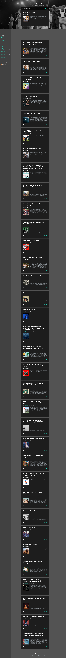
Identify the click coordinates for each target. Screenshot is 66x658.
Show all (46, 8)
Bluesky (2, 37)
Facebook (2, 38)
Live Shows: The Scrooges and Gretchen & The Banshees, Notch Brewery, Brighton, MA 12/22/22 (33, 167)
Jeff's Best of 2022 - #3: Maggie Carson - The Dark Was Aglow (32, 580)
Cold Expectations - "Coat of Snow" (33, 438)
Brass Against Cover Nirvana (31, 293)
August (2, 49)
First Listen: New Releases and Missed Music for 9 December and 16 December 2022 (33, 328)
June (2, 46)
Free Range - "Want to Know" (31, 61)
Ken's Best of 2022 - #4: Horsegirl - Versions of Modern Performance (33, 634)
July (2, 48)
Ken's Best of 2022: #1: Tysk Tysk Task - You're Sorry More (33, 384)
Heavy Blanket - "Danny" (30, 544)
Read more (46, 55)
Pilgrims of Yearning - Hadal (31, 113)
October (2, 52)
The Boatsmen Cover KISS (31, 96)
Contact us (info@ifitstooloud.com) (4, 40)
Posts (3, 63)
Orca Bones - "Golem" (29, 309)
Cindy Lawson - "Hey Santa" (31, 240)
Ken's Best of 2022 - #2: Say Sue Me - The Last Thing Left (34, 474)
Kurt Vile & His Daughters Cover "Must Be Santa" (32, 186)
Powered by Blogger (39, 653)
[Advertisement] (53, 20)
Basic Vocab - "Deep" (29, 12)
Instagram (2, 36)
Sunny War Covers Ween (30, 511)
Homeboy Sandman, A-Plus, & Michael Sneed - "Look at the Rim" (33, 347)
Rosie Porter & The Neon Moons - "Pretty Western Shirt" (33, 43)
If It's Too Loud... (38, 3)
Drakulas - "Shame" (29, 527)
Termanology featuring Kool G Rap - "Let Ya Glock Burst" (34, 223)
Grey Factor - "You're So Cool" (32, 276)
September (3, 51)
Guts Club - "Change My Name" (32, 148)
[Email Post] (23, 24)
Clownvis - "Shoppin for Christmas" (33, 616)
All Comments (4, 64)
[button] (47, 12)
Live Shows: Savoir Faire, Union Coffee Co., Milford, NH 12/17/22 (33, 421)
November (3, 54)
